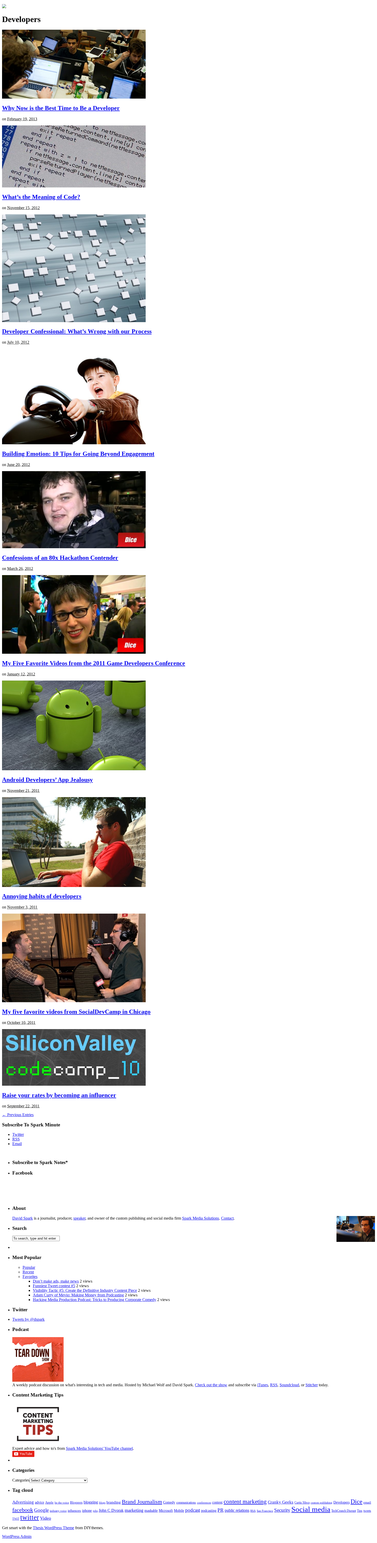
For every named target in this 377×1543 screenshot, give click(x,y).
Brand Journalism (142, 1502)
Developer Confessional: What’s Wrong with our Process (77, 331)
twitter (29, 1517)
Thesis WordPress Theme (53, 1528)
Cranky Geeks (280, 1502)
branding (113, 1502)
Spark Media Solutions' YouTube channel (99, 1448)
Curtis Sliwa (302, 1502)
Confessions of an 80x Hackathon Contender (60, 557)
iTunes (262, 1385)
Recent (28, 1272)
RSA (253, 1510)
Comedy (169, 1502)
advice (39, 1502)
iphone (87, 1511)
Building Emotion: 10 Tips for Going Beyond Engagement (78, 453)
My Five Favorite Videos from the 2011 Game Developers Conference (93, 663)
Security (282, 1510)
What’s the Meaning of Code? (41, 197)
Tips (359, 1511)
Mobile (179, 1510)
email (367, 1502)
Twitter (18, 1134)
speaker (79, 1218)
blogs (102, 1502)
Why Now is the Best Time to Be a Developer (61, 108)
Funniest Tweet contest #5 (54, 1286)
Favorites (30, 1276)
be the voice (62, 1502)
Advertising (23, 1502)
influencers (74, 1511)
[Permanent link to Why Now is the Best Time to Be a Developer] (74, 97)
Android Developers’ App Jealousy (47, 779)
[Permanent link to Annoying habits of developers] (74, 885)
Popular (29, 1267)
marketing (134, 1510)
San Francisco (265, 1510)
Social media (310, 1509)
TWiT (15, 1518)
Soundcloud (289, 1385)
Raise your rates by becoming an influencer (59, 1095)
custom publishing (321, 1502)
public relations (237, 1510)
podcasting (208, 1511)
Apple (49, 1502)
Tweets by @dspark (28, 1319)
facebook (22, 1510)
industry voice (58, 1510)
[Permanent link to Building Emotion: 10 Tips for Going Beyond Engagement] (74, 443)
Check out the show (211, 1385)
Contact (227, 1218)
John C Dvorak (111, 1510)
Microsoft (166, 1510)
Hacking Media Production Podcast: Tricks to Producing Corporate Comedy (94, 1299)
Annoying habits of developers (41, 896)
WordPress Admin (17, 1536)
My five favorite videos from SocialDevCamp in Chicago (76, 1011)
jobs (95, 1510)
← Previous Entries (18, 1115)
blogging (91, 1502)
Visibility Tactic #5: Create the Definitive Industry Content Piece (85, 1290)
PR (220, 1510)
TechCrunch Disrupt (343, 1511)
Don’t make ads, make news (56, 1281)
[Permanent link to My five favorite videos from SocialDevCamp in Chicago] (74, 1001)
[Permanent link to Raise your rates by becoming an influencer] (74, 1084)
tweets (367, 1511)
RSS (16, 1139)
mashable (151, 1510)
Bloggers (76, 1502)
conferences (204, 1502)
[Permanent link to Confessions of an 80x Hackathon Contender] (74, 547)
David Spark (22, 1218)
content (217, 1502)
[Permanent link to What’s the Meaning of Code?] (74, 186)
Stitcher (311, 1385)
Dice (356, 1501)
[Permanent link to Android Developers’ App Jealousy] (74, 769)
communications (186, 1502)
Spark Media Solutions (200, 1218)
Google (41, 1510)
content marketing (245, 1501)
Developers (341, 1502)
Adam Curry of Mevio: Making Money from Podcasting (78, 1295)
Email (17, 1144)
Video (45, 1518)
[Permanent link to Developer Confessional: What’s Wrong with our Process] (74, 321)
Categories (20, 1480)
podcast (192, 1510)
